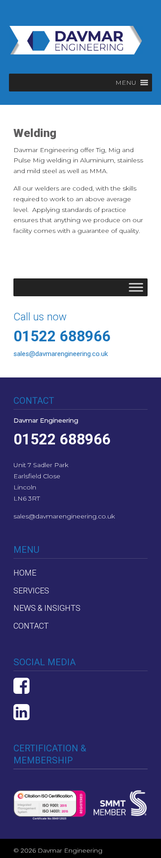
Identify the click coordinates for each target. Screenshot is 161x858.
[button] (125, 82)
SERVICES (31, 590)
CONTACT (31, 625)
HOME (24, 572)
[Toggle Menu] (136, 287)
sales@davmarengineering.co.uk (64, 516)
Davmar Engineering (76, 36)
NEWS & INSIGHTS (46, 608)
